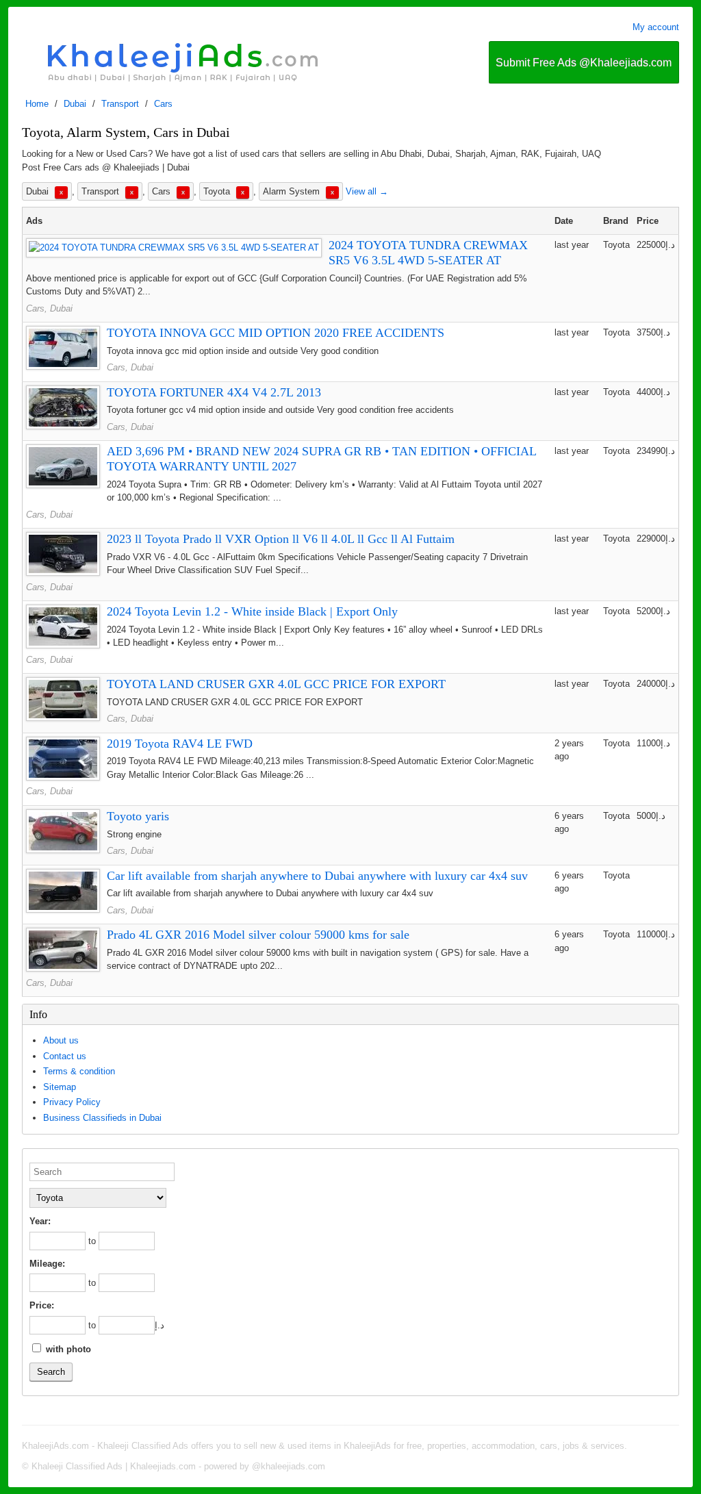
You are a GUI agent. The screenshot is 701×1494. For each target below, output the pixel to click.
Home (37, 104)
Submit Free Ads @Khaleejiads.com (584, 62)
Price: (41, 1305)
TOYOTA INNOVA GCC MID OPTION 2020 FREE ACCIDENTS (275, 333)
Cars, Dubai (49, 308)
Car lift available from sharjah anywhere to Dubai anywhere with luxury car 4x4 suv (317, 876)
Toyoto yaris (138, 816)
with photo (67, 1349)
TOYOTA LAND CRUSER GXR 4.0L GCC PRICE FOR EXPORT (276, 684)
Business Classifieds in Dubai (102, 1118)
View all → (367, 191)
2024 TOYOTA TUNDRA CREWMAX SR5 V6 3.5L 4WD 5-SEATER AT (428, 252)
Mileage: (47, 1263)
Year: (40, 1221)
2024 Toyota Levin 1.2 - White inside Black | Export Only (252, 611)
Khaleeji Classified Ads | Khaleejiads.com (113, 1466)
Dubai (75, 104)
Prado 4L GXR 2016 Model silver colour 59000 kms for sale (258, 934)
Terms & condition (79, 1071)
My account (656, 27)
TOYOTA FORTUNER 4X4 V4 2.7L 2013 (214, 392)
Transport (120, 104)
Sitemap (59, 1087)
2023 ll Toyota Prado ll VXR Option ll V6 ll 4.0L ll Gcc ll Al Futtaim (281, 539)
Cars (163, 104)
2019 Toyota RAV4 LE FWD (180, 743)
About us (61, 1040)
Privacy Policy (72, 1102)
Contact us (64, 1056)
